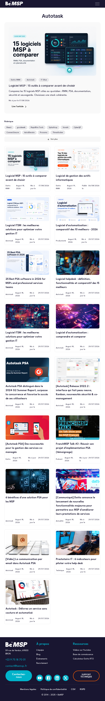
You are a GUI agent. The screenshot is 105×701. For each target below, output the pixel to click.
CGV (73, 689)
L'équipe (40, 650)
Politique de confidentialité (54, 689)
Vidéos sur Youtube (82, 650)
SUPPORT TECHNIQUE (86, 676)
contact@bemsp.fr (16, 666)
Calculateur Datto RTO (83, 659)
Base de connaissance (83, 655)
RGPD (82, 689)
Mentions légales (28, 689)
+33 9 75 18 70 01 (15, 660)
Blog (38, 655)
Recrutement (42, 663)
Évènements (41, 659)
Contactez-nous (18, 675)
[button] (96, 4)
